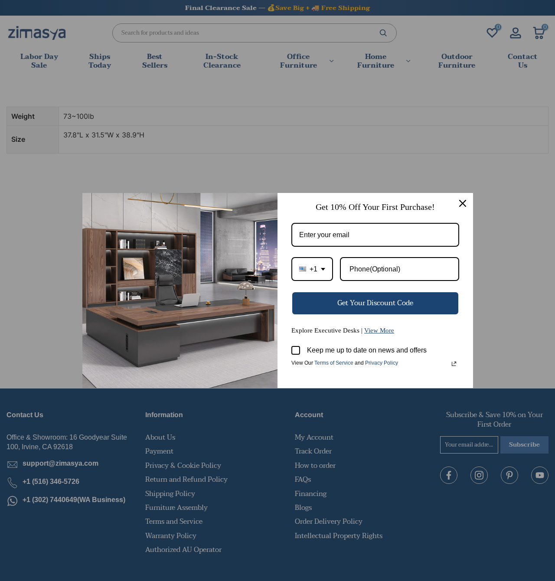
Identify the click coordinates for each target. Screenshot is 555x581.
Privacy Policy (381, 363)
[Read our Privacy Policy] (454, 364)
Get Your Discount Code (375, 303)
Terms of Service (333, 363)
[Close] (462, 203)
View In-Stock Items (435, 494)
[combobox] (312, 269)
